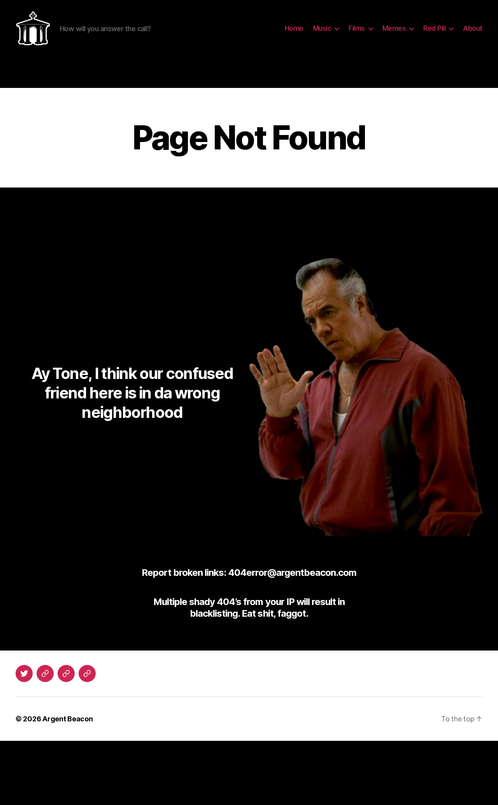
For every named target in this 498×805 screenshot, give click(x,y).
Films (357, 28)
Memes (394, 28)
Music (322, 28)
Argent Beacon (67, 719)
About (472, 28)
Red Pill (434, 28)
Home (294, 28)
